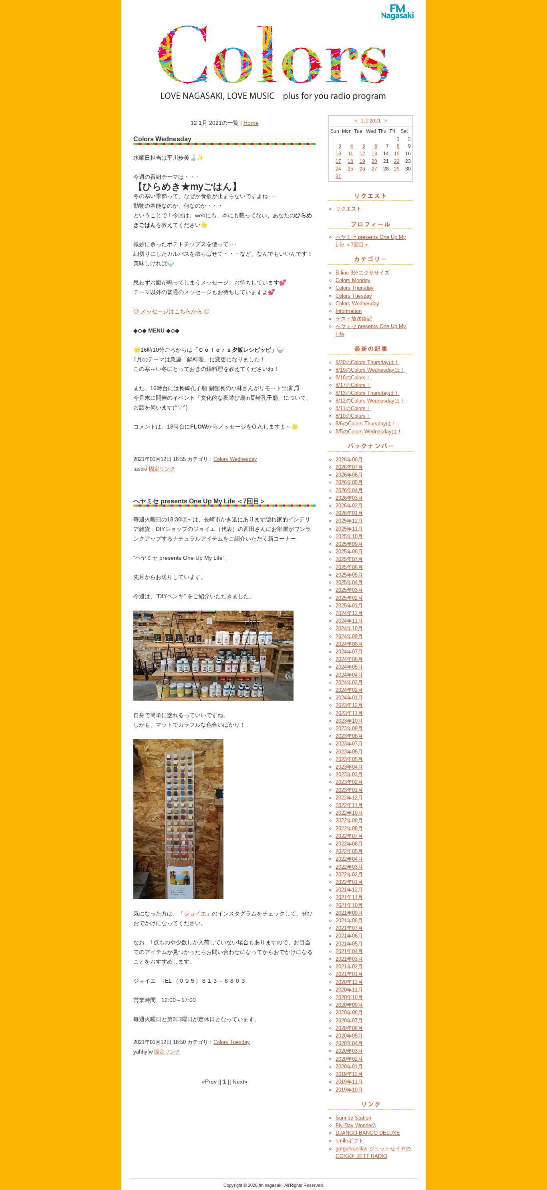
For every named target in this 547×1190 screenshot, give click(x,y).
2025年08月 (349, 552)
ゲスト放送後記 (354, 319)
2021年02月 (349, 967)
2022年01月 (349, 882)
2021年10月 (349, 905)
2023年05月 (349, 759)
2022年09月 (349, 820)
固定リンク (162, 469)
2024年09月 (349, 636)
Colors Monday (353, 280)
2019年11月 (349, 1082)
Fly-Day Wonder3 (356, 1125)
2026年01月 (349, 513)
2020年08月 (349, 1013)
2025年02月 (349, 598)
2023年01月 (349, 790)
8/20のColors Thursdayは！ (367, 362)
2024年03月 (349, 682)
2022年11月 (349, 805)
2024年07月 (349, 652)
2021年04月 (349, 951)
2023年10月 (349, 721)
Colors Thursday (355, 288)
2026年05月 (349, 482)
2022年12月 (349, 798)
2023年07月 (349, 744)
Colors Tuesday (231, 1042)
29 (397, 169)
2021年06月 (349, 936)
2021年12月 (349, 890)
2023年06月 (349, 752)
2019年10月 (349, 1090)
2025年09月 (349, 544)
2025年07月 (349, 559)
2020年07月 (349, 1021)
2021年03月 (349, 959)
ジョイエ (195, 913)
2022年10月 (349, 813)
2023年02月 (349, 782)
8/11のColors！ (353, 408)
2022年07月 (349, 836)
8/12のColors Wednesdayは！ (370, 401)
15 (397, 153)
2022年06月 (349, 844)
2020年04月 (349, 1043)
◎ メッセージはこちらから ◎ (171, 311)
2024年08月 (349, 644)
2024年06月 (349, 659)
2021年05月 (349, 944)
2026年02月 (349, 506)
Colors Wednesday (235, 459)
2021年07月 (349, 928)
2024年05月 (349, 667)
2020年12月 (349, 982)
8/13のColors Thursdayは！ (367, 393)
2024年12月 (349, 613)
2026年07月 (349, 467)
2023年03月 (349, 774)
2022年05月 (349, 851)
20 (374, 161)
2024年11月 (349, 621)
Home (251, 123)
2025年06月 (349, 567)
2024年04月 (349, 675)
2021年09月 (349, 913)
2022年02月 (349, 874)
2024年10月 (349, 628)
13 (374, 153)
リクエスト (349, 209)
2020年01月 (349, 1067)
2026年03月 (349, 498)
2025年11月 (349, 529)
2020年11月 (349, 990)
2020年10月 (349, 997)
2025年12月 (349, 521)
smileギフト (350, 1141)
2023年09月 (349, 728)
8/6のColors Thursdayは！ (366, 424)
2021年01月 (349, 974)
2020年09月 (349, 1005)
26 (362, 169)
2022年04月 (349, 859)
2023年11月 (349, 713)
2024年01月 (349, 698)
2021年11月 (349, 897)
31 (338, 176)
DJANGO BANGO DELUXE (368, 1133)
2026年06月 (349, 475)
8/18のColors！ (353, 378)
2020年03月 (349, 1051)
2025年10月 (349, 536)
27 (374, 169)
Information (349, 311)
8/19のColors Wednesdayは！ (370, 370)
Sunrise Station (353, 1118)
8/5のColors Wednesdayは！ (369, 432)
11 (350, 153)
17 (338, 161)
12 (362, 153)
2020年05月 (349, 1036)
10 (338, 153)
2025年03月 (349, 590)
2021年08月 (349, 921)
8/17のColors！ (353, 385)
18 (350, 161)
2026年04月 (349, 490)
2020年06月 (349, 1028)
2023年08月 (349, 736)
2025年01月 (349, 606)
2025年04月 (349, 582)
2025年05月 (349, 575)
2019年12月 (349, 1074)
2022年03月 (349, 867)
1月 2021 (371, 121)
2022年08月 (349, 828)
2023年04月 (349, 767)
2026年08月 (349, 460)
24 (338, 169)
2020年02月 (349, 1059)
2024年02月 (349, 690)
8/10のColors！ (353, 416)
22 (397, 161)
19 (362, 161)
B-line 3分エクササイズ (363, 273)
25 (350, 169)
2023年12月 (349, 705)
